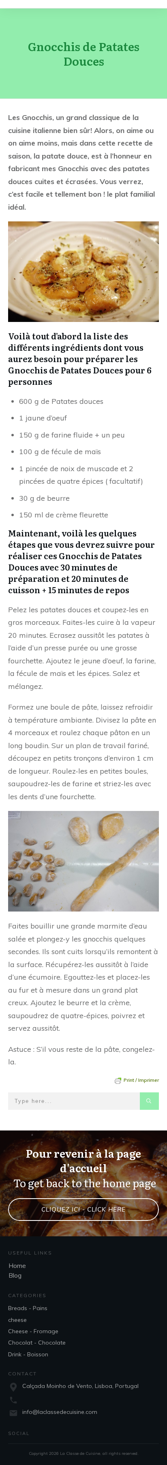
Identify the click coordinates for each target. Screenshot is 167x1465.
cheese (17, 1319)
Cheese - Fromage (33, 1331)
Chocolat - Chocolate (37, 1342)
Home (17, 1265)
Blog (15, 1275)
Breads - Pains (27, 1308)
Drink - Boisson (28, 1354)
